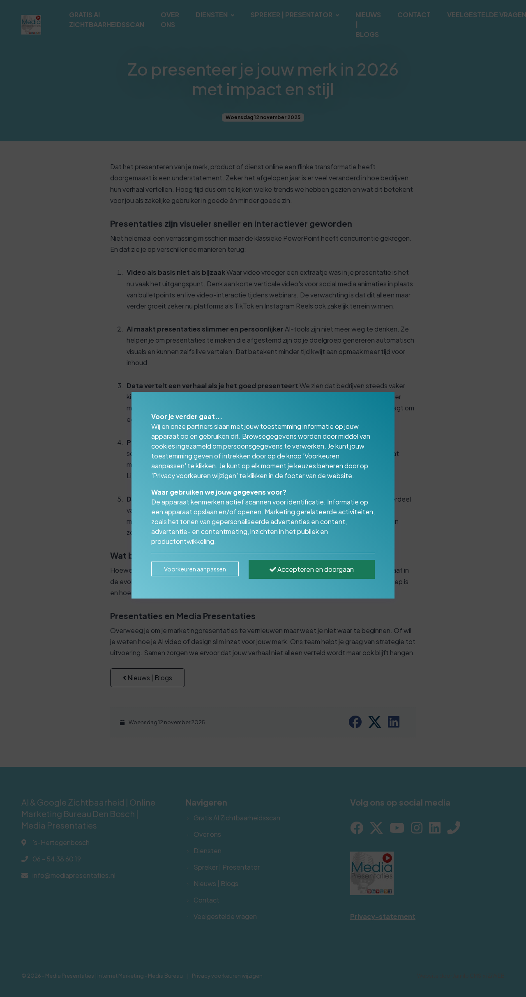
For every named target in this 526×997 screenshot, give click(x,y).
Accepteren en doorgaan (315, 569)
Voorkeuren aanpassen (195, 569)
